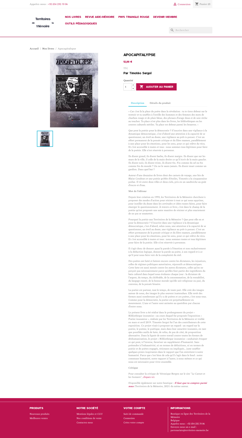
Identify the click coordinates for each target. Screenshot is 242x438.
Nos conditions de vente (89, 418)
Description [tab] (137, 103)
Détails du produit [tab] (160, 103)
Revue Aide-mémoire (99, 17)
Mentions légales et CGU (90, 414)
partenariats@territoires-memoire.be (190, 430)
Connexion (129, 418)
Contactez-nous (85, 422)
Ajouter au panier (156, 87)
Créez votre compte (133, 422)
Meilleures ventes (39, 418)
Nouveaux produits (39, 414)
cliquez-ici (148, 377)
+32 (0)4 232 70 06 (58, 4)
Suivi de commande (133, 414)
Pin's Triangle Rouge (133, 17)
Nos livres (73, 17)
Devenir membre (165, 17)
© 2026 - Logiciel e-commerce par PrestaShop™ (121, 434)
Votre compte (134, 408)
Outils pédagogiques (81, 23)
